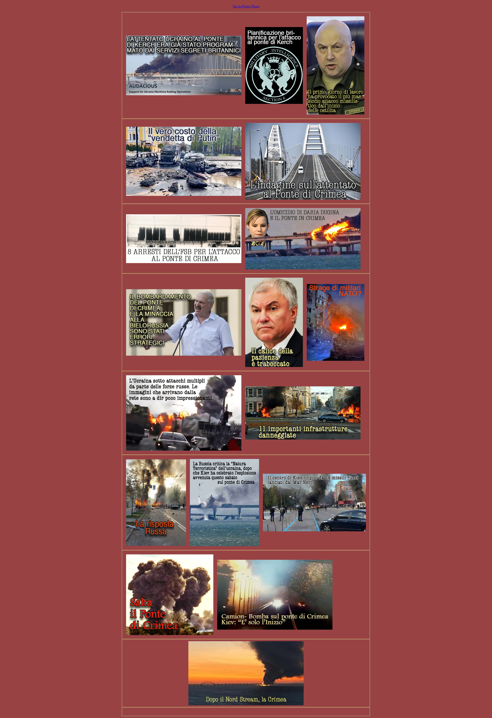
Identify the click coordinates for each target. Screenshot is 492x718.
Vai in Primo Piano (246, 6)
